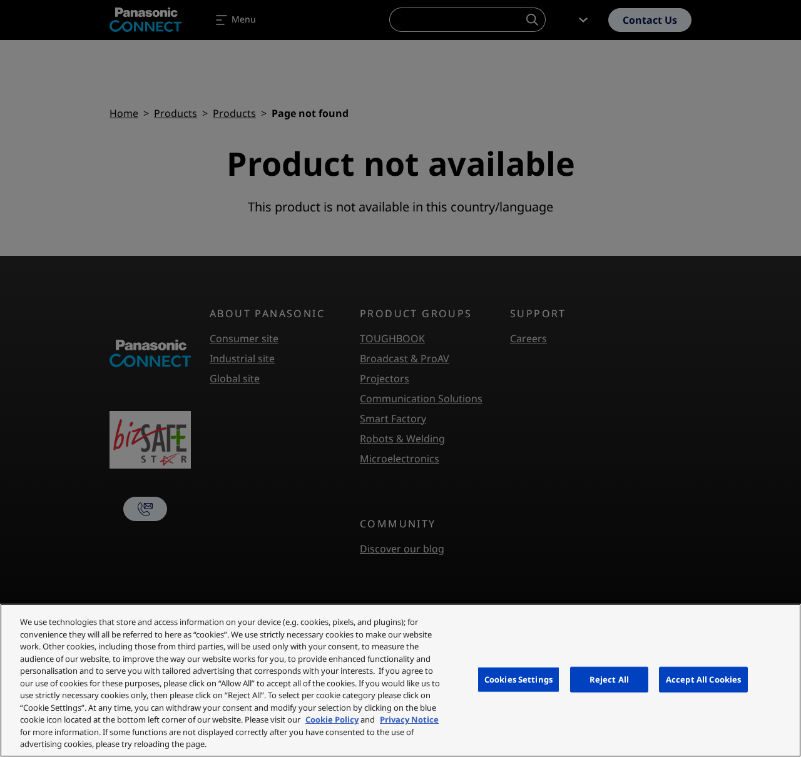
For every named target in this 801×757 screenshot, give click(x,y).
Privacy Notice (409, 719)
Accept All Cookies (703, 678)
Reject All (609, 678)
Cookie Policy (332, 719)
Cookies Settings (518, 678)
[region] (400, 680)
